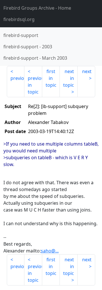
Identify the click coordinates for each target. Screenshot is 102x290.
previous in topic (35, 85)
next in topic (68, 78)
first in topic (51, 78)
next (87, 71)
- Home (37, 8)
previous (17, 78)
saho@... (50, 251)
